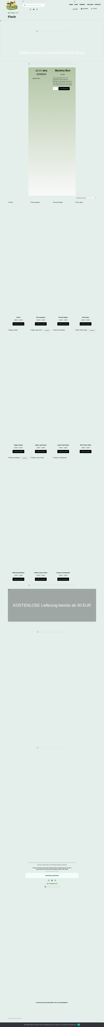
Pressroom (40, 867)
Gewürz (13, 12)
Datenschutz (45, 867)
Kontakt (66, 869)
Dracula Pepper (63, 317)
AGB (63, 869)
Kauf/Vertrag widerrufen (52, 875)
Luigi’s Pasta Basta (63, 445)
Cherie (18, 317)
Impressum (35, 867)
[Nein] (102, 1024)
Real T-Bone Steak (85, 445)
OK (78, 1024)
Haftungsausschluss (53, 867)
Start (9, 12)
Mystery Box (62, 70)
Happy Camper (18, 445)
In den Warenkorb (64, 88)
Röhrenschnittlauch (18, 572)
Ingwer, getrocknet (40, 445)
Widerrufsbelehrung (62, 867)
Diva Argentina (40, 317)
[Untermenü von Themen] (85, 4)
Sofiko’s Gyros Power (40, 572)
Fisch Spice (85, 317)
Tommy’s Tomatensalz (63, 572)
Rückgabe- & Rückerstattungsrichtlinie (54, 869)
